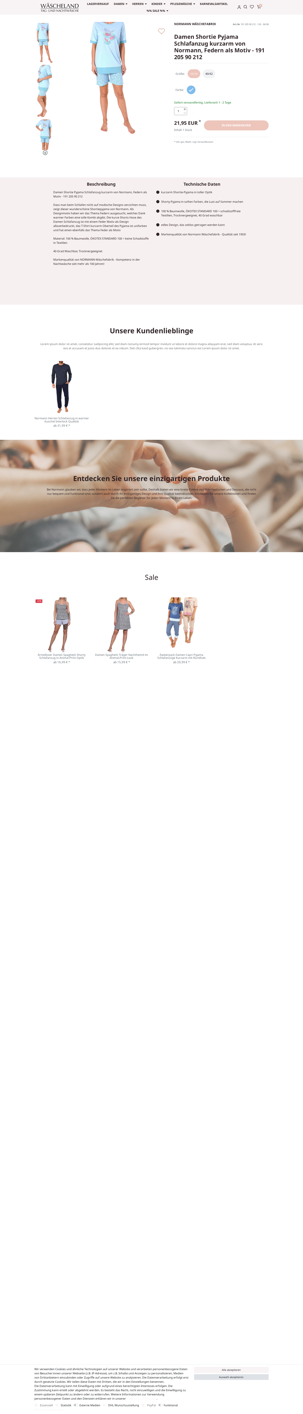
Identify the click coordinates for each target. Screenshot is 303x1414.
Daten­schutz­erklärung (142, 1398)
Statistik (66, 1405)
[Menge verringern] (185, 113)
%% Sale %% (156, 11)
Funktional (171, 1405)
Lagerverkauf (98, 4)
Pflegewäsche (181, 4)
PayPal (151, 1405)
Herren (138, 4)
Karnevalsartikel (214, 4)
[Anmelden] (239, 7)
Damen (119, 4)
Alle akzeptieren (231, 1370)
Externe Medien (89, 1405)
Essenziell (46, 1405)
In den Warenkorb (236, 125)
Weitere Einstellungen (48, 1409)
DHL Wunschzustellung (123, 1405)
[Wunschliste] (251, 7)
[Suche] (245, 7)
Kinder (157, 4)
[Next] (44, 152)
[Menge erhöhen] (185, 109)
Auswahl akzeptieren (231, 1377)
